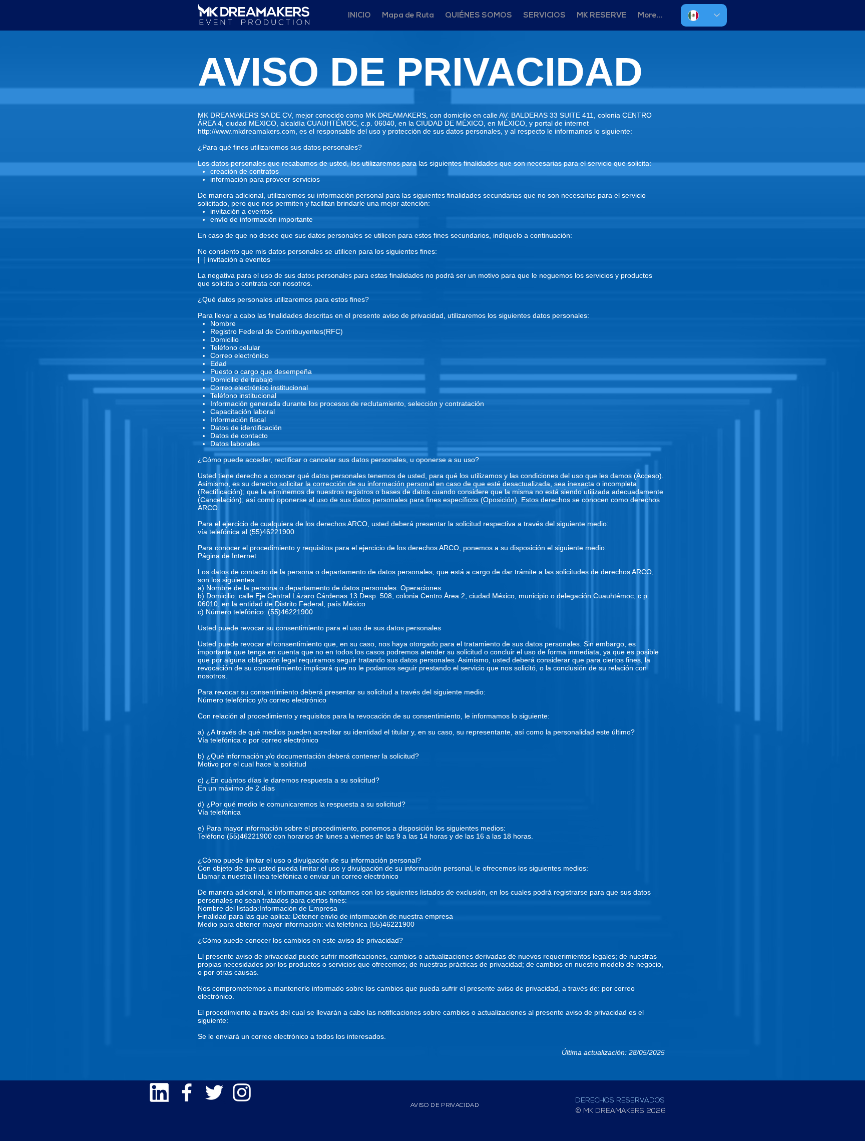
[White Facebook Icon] (187, 1092)
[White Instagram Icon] (242, 1092)
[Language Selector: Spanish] (704, 15)
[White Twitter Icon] (214, 1092)
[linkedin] (159, 1092)
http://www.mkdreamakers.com (246, 131)
